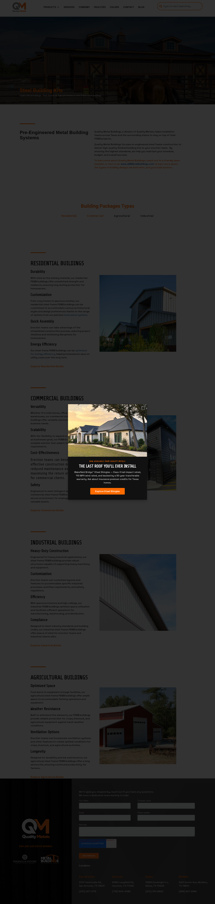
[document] (107, 452)
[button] (143, 408)
